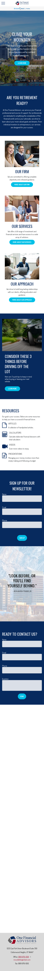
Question (5, 679)
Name (4, 494)
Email (4, 507)
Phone (4, 520)
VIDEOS (12, 444)
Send (22, 696)
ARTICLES (12, 423)
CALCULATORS (15, 432)
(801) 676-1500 (23, 957)
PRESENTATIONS (15, 453)
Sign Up (22, 538)
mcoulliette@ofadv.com (22, 960)
